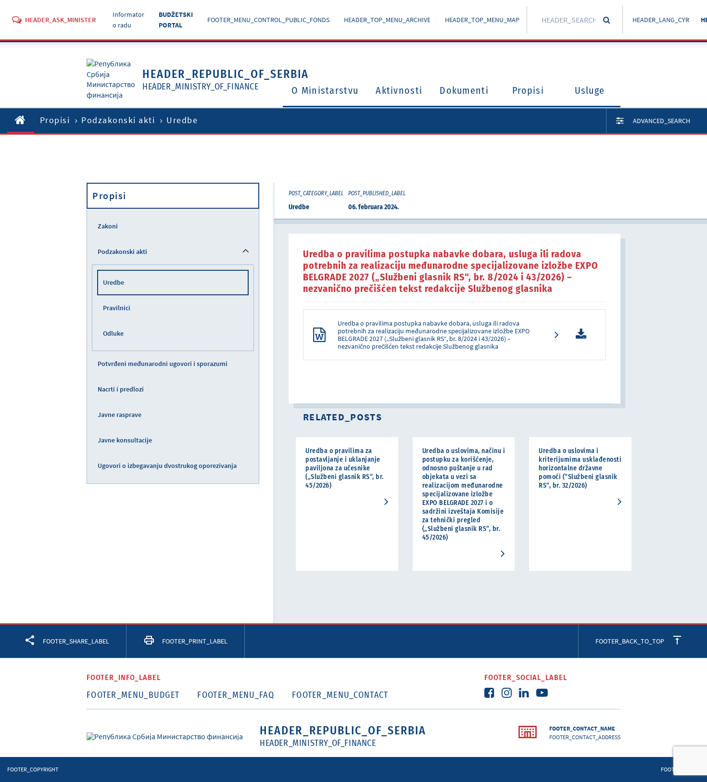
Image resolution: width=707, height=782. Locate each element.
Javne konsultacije (125, 440)
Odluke (113, 333)
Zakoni (108, 226)
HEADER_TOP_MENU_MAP (482, 19)
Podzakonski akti (118, 120)
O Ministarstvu (324, 90)
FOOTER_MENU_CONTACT (340, 695)
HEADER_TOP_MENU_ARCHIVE (387, 19)
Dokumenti (464, 90)
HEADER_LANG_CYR (660, 19)
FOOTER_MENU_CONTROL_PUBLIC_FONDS (268, 19)
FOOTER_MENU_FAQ (235, 695)
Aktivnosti (399, 90)
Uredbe (113, 282)
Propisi (528, 90)
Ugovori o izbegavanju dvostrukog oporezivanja (167, 465)
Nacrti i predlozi (121, 389)
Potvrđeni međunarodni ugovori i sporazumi (162, 363)
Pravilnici (116, 307)
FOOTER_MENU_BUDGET (133, 695)
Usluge (590, 90)
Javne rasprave (119, 414)
